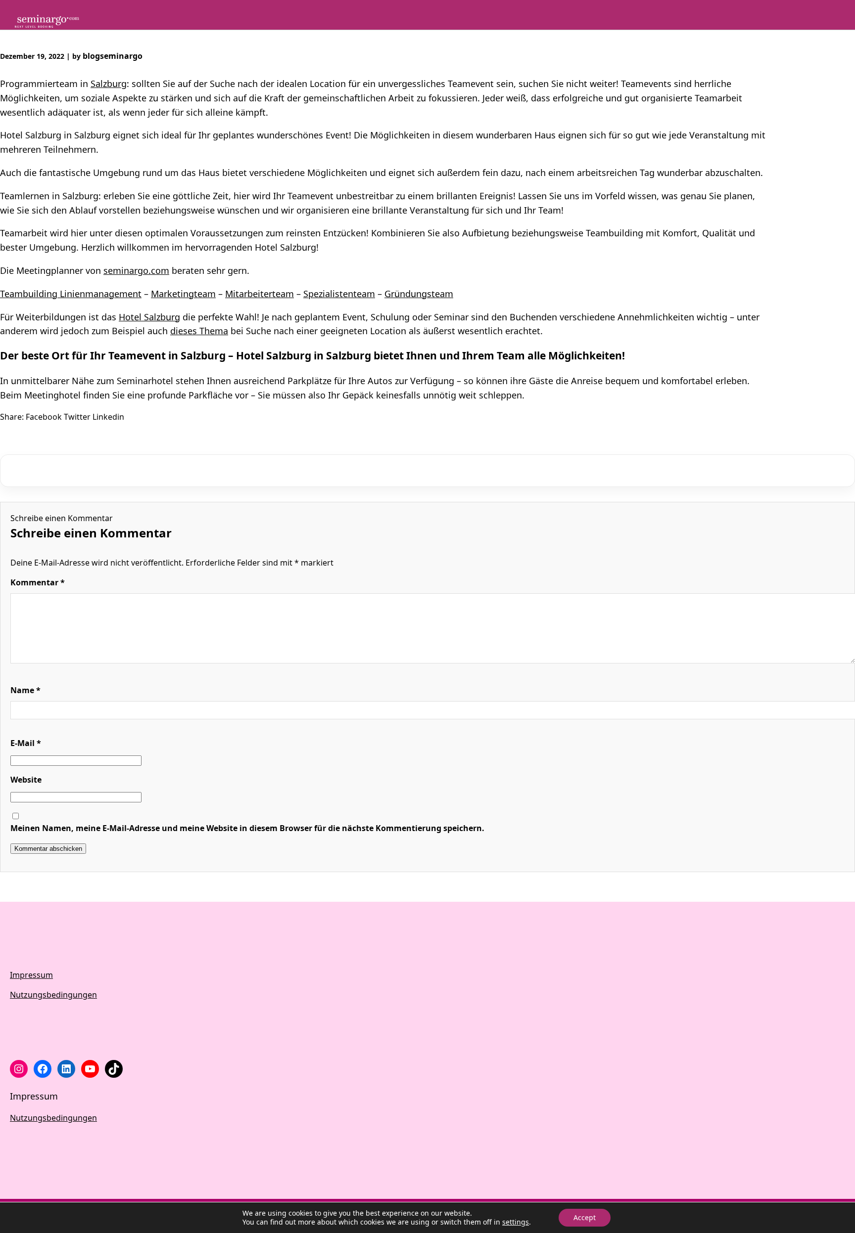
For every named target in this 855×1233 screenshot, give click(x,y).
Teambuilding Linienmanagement (71, 294)
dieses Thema (199, 331)
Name (25, 690)
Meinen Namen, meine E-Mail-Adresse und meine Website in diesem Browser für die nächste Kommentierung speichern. (247, 828)
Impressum (31, 974)
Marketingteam (183, 294)
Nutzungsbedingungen (53, 994)
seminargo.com (136, 270)
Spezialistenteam (339, 294)
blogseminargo (112, 55)
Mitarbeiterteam (259, 294)
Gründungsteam (418, 294)
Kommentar (37, 582)
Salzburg (109, 83)
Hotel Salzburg (149, 317)
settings (515, 1222)
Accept (584, 1217)
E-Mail (25, 743)
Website (26, 779)
